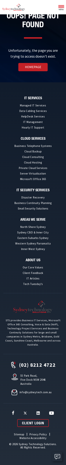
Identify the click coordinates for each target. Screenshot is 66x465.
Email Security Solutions (33, 208)
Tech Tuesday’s (33, 284)
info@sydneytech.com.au (36, 392)
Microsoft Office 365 (33, 179)
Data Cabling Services (33, 111)
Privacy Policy (38, 434)
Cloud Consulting (33, 157)
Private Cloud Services (33, 168)
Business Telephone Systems (33, 146)
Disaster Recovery (33, 197)
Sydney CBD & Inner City (33, 232)
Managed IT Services (33, 105)
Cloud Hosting (33, 162)
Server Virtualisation (33, 173)
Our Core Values (33, 267)
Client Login (33, 423)
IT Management (33, 122)
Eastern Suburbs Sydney (33, 238)
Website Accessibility (33, 438)
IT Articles (32, 278)
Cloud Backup (33, 151)
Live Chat (57, 456)
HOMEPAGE (33, 67)
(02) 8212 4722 (37, 365)
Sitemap (19, 434)
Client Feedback (33, 273)
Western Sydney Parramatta (33, 243)
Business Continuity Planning (33, 203)
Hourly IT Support (33, 127)
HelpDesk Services (33, 116)
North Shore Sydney (33, 227)
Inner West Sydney (33, 249)
